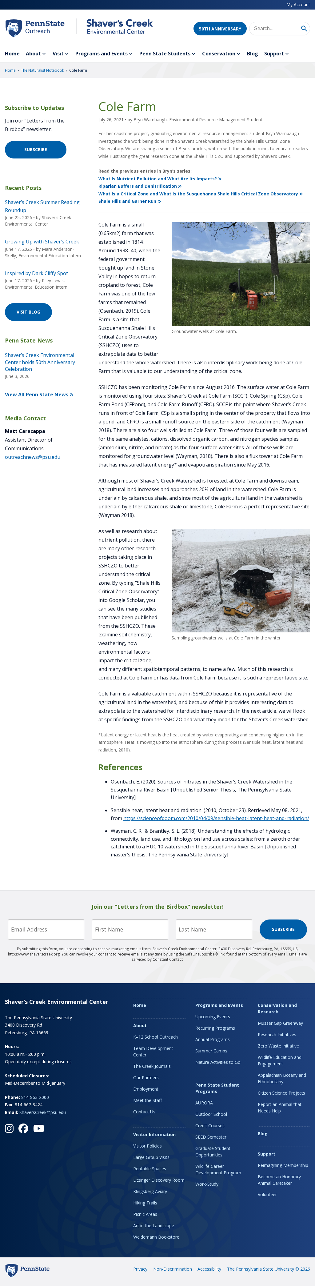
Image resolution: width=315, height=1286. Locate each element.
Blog (252, 53)
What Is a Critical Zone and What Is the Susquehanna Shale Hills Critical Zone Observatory (198, 194)
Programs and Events (101, 53)
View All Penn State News (36, 394)
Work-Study (206, 1184)
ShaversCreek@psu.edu (42, 1112)
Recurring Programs (215, 1028)
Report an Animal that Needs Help (279, 1107)
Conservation (218, 53)
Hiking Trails (145, 1203)
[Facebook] (23, 1128)
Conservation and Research (277, 1008)
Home (12, 53)
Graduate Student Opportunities (212, 1151)
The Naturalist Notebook (42, 70)
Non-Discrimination (172, 1269)
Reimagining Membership (283, 1165)
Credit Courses (210, 1125)
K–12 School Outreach (155, 1037)
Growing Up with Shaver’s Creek (42, 241)
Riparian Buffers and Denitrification (137, 186)
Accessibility (209, 1269)
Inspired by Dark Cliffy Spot (36, 273)
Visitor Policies (147, 1146)
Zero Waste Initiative (278, 1046)
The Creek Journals (152, 1066)
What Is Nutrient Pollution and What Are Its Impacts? (157, 179)
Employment (145, 1089)
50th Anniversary (220, 29)
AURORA (204, 1103)
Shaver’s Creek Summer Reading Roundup (42, 206)
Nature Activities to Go (218, 1062)
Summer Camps (211, 1051)
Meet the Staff (147, 1100)
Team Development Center (153, 1051)
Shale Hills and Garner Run (127, 201)
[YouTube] (38, 1128)
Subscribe (35, 149)
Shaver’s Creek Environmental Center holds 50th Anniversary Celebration (40, 362)
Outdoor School (211, 1114)
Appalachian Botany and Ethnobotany (282, 1078)
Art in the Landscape (153, 1225)
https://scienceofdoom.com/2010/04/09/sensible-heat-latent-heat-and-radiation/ (216, 818)
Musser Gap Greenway (280, 1023)
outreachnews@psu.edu (32, 457)
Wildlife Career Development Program (218, 1169)
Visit (58, 53)
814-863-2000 (35, 1097)
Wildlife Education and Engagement (279, 1060)
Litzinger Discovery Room (159, 1180)
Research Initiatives (277, 1034)
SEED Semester (210, 1137)
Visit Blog (28, 312)
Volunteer (267, 1194)
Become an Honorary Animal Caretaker (279, 1180)
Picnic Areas (145, 1214)
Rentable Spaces (149, 1169)
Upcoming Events (212, 1017)
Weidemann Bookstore (156, 1237)
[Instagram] (9, 1128)
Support (274, 53)
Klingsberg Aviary (150, 1191)
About (33, 53)
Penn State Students (164, 53)
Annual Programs (212, 1039)
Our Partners (146, 1077)
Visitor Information (154, 1134)
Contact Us (144, 1112)
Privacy (140, 1269)
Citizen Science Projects (281, 1093)
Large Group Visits (151, 1157)
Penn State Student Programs (217, 1088)
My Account (298, 4)
